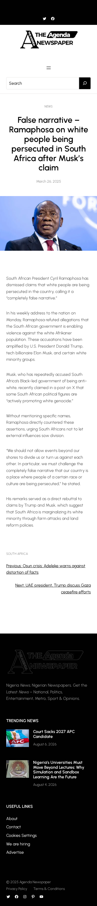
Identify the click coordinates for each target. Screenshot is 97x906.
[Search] (85, 83)
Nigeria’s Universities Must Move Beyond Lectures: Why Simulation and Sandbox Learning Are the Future (58, 769)
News (48, 106)
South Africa (17, 554)
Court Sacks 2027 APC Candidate (54, 734)
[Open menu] (49, 7)
